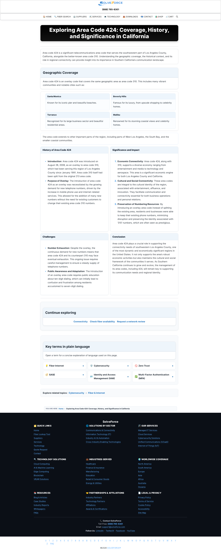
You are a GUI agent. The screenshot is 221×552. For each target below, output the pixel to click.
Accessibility (144, 509)
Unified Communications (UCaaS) (153, 442)
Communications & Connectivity (100, 430)
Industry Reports (41, 505)
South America (144, 467)
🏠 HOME (47, 16)
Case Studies (40, 501)
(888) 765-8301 (110, 9)
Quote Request (40, 449)
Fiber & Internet (96, 393)
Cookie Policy (144, 505)
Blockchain (39, 475)
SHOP (159, 16)
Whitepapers (39, 509)
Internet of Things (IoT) (148, 446)
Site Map (142, 513)
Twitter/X (110, 531)
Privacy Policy (144, 497)
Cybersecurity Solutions (149, 438)
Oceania (141, 487)
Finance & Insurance (95, 467)
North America (144, 464)
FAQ (52, 543)
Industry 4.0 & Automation (97, 438)
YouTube (131, 531)
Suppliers (38, 438)
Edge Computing (41, 471)
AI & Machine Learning (44, 467)
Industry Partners (94, 497)
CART (170, 16)
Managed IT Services (147, 430)
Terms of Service (146, 501)
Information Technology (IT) (98, 434)
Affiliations (91, 505)
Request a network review (131, 321)
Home (61, 409)
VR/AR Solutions (41, 479)
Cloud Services (145, 434)
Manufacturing (92, 471)
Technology (39, 446)
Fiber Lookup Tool (42, 434)
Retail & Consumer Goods (97, 479)
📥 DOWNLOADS (130, 16)
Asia (140, 475)
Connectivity (81, 321)
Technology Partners (95, 501)
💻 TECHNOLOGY (112, 16)
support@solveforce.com (113, 527)
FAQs (36, 513)
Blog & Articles (40, 497)
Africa (140, 479)
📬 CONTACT (147, 16)
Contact (37, 453)
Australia (142, 483)
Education (90, 475)
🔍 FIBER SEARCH (62, 16)
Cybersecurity (76, 393)
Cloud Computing (42, 464)
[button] (177, 17)
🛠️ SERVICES (95, 16)
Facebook (120, 531)
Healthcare (91, 464)
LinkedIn (100, 531)
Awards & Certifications (96, 509)
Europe (141, 471)
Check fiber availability (102, 321)
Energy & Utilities (94, 483)
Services (38, 442)
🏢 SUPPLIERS (80, 16)
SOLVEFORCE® (114, 548)
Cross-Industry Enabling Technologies (103, 442)
